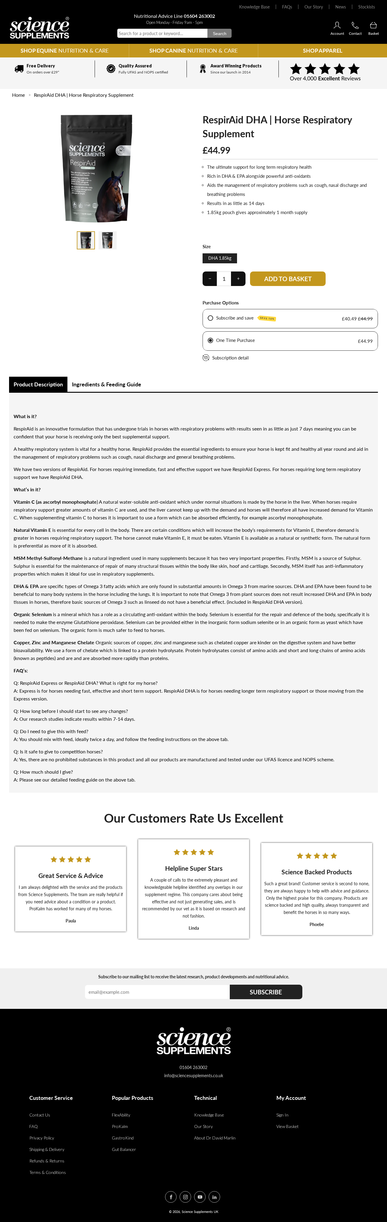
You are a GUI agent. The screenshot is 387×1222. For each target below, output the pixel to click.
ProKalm (120, 1126)
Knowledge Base (254, 6)
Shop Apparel (322, 50)
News (340, 6)
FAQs (287, 6)
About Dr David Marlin (215, 1137)
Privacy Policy (41, 1137)
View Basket (287, 1126)
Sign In (282, 1114)
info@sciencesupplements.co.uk (193, 1075)
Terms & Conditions (47, 1172)
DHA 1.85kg (219, 258)
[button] (86, 240)
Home (18, 95)
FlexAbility (121, 1114)
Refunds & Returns (46, 1160)
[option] (49, 68)
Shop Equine (65, 50)
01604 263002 (199, 16)
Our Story (313, 6)
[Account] (337, 25)
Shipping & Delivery (46, 1149)
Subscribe (266, 992)
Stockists (366, 6)
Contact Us (39, 1114)
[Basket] (373, 25)
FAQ (33, 1126)
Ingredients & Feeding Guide (106, 384)
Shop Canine (193, 50)
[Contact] (355, 25)
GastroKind (123, 1137)
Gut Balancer (124, 1149)
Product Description (38, 384)
